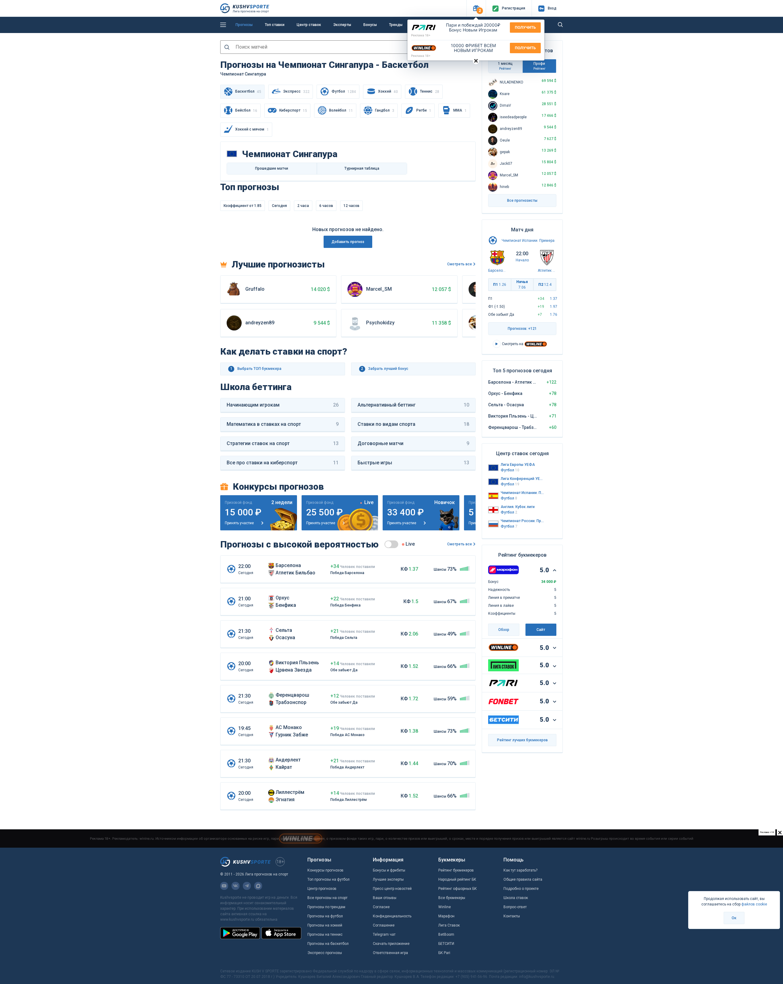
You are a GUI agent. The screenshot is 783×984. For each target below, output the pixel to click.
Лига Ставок (449, 925)
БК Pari (444, 953)
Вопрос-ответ (515, 907)
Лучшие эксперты (388, 879)
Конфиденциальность (392, 916)
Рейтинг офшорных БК (457, 888)
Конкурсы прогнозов (325, 870)
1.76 (553, 314)
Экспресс (296, 91)
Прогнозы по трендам (326, 907)
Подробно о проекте (521, 888)
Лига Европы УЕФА (518, 465)
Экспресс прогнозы (324, 953)
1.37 (553, 299)
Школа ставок (515, 898)
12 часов (351, 206)
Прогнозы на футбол (325, 916)
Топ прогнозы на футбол (328, 879)
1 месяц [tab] (505, 65)
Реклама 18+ (421, 35)
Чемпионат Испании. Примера (528, 240)
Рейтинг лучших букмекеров (522, 740)
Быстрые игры (413, 463)
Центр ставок (309, 25)
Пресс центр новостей (392, 888)
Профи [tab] (539, 65)
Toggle (391, 544)
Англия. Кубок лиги (518, 507)
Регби (423, 110)
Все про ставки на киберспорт (283, 463)
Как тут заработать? (520, 870)
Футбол (344, 91)
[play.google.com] (240, 933)
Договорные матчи (413, 443)
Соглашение (384, 925)
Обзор (503, 630)
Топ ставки (274, 25)
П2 (544, 284)
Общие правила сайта (522, 879)
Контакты (511, 916)
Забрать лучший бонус (384, 369)
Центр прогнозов (321, 888)
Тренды (396, 25)
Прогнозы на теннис (325, 934)
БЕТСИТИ (446, 944)
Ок (734, 918)
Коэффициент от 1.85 (243, 206)
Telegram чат (384, 934)
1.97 (553, 306)
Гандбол (384, 110)
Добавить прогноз (348, 242)
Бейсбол (246, 110)
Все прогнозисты (522, 200)
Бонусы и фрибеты (389, 870)
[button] (476, 8)
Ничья (522, 284)
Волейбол (341, 110)
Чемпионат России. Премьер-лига (522, 521)
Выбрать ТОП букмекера (256, 369)
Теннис (429, 91)
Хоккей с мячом (252, 129)
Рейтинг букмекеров (456, 870)
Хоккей (388, 91)
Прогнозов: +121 (522, 328)
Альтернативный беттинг (413, 405)
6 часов (326, 206)
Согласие (381, 907)
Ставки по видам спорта (413, 424)
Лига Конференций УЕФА (522, 479)
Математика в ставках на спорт (283, 424)
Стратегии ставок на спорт (283, 443)
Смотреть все (459, 264)
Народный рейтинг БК (457, 879)
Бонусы (370, 25)
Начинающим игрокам (283, 405)
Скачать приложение (391, 944)
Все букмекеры (451, 898)
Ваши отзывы (384, 898)
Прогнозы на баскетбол (328, 944)
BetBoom (446, 934)
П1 (499, 284)
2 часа (303, 206)
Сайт (540, 630)
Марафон (446, 916)
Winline (444, 907)
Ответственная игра (390, 953)
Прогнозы (244, 25)
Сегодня (279, 206)
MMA (460, 110)
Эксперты (342, 25)
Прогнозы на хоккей (324, 925)
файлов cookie (754, 904)
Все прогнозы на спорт (327, 898)
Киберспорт (293, 110)
